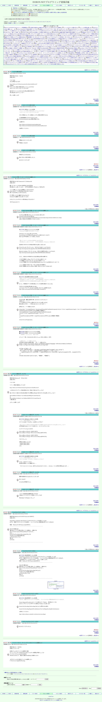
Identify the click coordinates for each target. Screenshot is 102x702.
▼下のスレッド (95, 70)
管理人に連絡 (56, 12)
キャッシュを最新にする (56, 700)
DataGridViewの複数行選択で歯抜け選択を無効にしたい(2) (66, 32)
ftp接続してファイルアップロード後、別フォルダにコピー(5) (53, 29)
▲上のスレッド (95, 175)
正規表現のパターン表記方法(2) (88, 40)
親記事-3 (96, 169)
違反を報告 (95, 99)
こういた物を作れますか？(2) (28, 41)
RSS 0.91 (20, 12)
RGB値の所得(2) (70, 53)
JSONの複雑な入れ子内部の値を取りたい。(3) (24, 51)
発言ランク (70, 5)
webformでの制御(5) (57, 27)
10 (32, 21)
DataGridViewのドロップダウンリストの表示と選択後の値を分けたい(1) (23, 64)
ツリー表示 (34, 5)
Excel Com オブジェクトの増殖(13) (15, 62)
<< (18, 21)
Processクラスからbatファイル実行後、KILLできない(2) (59, 37)
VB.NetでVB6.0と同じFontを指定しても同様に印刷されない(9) (36, 32)
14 (40, 21)
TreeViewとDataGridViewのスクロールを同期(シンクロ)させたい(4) (54, 54)
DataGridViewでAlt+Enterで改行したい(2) (47, 35)
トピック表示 (59, 5)
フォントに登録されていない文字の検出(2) (17, 30)
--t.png (54, 588)
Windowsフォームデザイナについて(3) (65, 43)
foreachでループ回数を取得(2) (91, 34)
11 (34, 21)
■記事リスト (88, 70)
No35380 (22, 555)
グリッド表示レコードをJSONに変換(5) (46, 51)
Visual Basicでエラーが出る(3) (25, 53)
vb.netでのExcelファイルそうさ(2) (29, 45)
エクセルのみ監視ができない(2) (64, 46)
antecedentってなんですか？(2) (86, 48)
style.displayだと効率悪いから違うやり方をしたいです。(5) (53, 49)
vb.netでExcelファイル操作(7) (82, 43)
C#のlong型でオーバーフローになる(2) (70, 40)
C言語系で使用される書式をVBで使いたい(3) (40, 27)
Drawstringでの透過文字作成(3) (57, 48)
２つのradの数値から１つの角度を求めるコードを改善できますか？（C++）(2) (65, 38)
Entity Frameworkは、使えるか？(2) (22, 40)
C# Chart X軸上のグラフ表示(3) (68, 41)
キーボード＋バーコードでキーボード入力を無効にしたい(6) (52, 45)
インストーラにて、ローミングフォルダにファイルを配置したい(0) (49, 53)
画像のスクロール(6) (20, 54)
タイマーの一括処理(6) (32, 54)
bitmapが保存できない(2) (11, 35)
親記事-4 (96, 504)
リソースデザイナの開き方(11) (71, 27)
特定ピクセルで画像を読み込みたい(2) (27, 35)
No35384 (22, 419)
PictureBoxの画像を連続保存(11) (15, 56)
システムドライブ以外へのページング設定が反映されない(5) (44, 34)
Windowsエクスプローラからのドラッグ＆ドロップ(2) (49, 59)
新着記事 (25, 5)
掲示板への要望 (49, 12)
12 (36, 21)
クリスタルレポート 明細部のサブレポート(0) (22, 43)
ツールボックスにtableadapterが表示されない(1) (48, 41)
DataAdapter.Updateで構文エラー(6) (89, 35)
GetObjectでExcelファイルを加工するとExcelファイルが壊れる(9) (43, 30)
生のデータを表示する (45, 700)
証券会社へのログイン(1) (87, 32)
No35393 (22, 333)
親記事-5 (96, 366)
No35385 (22, 456)
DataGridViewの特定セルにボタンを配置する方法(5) (36, 56)
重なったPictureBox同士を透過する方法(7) (44, 43)
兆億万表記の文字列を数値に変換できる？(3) (15, 38)
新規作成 (17, 5)
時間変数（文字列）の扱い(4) (83, 53)
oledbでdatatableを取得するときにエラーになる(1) (72, 30)
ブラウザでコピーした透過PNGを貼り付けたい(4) (71, 34)
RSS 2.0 (15, 12)
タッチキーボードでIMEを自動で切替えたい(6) (53, 64)
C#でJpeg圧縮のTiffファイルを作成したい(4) (44, 46)
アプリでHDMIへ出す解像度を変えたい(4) (50, 62)
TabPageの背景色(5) (27, 46)
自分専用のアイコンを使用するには (36, 12)
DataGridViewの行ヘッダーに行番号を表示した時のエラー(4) (71, 57)
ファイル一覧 (82, 5)
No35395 (22, 109)
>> (50, 21)
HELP (9, 5)
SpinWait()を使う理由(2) (72, 48)
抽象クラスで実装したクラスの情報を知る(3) (15, 37)
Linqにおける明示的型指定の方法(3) (36, 38)
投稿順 (9, 23)
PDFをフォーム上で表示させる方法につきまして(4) (43, 57)
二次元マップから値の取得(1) (31, 62)
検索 (90, 5)
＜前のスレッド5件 (8, 672)
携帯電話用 (24, 12)
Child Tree (51, 696)
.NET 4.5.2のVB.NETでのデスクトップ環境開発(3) (16, 27)
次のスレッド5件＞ (17, 672)
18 (47, 21)
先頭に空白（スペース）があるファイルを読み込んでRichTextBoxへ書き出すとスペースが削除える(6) (51, 61)
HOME (3, 5)
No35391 (22, 276)
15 (41, 21)
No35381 (22, 598)
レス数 (13, 23)
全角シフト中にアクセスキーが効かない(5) (69, 35)
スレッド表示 (46, 5)
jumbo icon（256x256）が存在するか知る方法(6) (37, 48)
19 (49, 21)
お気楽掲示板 (63, 12)
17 (45, 21)
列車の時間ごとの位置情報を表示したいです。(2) (73, 62)
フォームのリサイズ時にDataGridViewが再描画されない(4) (63, 56)
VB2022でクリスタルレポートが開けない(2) (79, 45)
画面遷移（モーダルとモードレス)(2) (36, 37)
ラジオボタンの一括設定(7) (28, 59)
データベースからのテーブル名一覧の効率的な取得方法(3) (46, 40)
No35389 (22, 229)
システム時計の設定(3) (62, 51)
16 (43, 21)
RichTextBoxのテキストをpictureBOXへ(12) (74, 59)
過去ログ (97, 5)
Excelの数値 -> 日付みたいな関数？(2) (15, 48)
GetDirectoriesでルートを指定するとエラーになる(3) (86, 37)
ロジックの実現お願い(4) (85, 27)
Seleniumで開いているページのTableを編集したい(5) (81, 51)
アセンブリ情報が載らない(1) (19, 61)
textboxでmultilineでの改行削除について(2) (27, 29)
